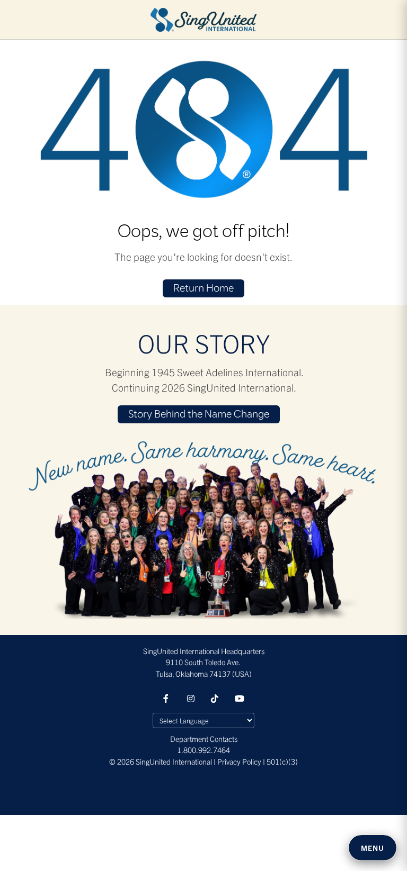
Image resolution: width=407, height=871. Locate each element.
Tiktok (216, 698)
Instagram (192, 698)
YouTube (239, 698)
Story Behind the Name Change (198, 414)
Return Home (203, 288)
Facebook (168, 698)
